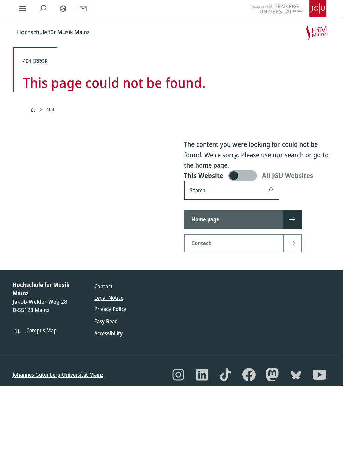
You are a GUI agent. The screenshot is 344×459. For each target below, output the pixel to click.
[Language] (63, 8)
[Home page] (33, 109)
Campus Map (41, 330)
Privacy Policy (110, 309)
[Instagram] (178, 374)
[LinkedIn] (202, 374)
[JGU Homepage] (288, 8)
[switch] (258, 175)
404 (50, 109)
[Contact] (83, 8)
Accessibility (108, 333)
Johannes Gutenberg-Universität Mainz (58, 374)
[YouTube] (319, 374)
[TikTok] (225, 374)
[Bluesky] (296, 374)
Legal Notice (108, 297)
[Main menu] (23, 8)
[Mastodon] (272, 374)
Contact (103, 286)
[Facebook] (249, 374)
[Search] (43, 8)
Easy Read (106, 321)
